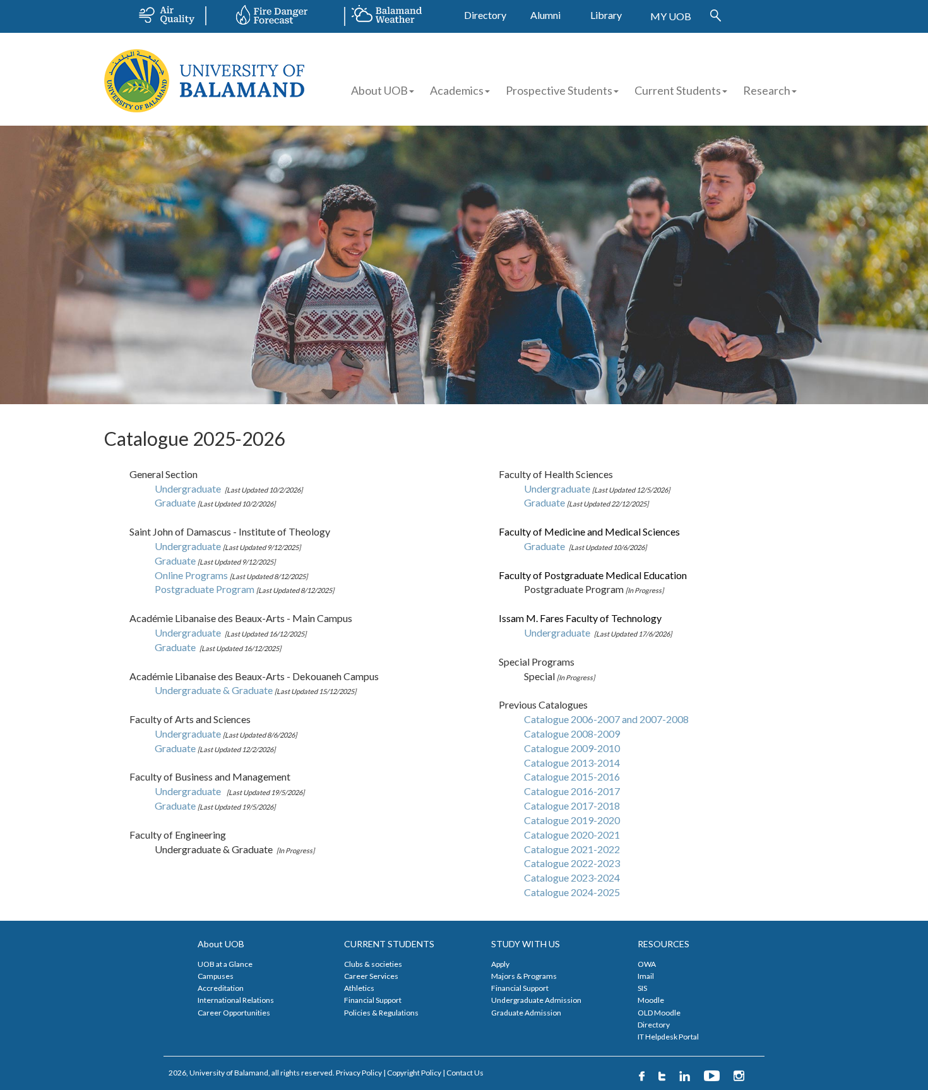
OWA (647, 964)
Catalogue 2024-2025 (572, 892)
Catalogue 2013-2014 (572, 763)
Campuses (216, 976)
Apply (500, 964)
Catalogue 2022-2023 (572, 863)
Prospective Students (559, 90)
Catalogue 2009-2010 (572, 748)
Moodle (651, 1000)
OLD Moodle (659, 1012)
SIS (642, 988)
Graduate (176, 560)
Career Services (371, 976)
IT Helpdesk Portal (668, 1036)
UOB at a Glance (225, 964)
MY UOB (670, 16)
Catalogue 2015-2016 (572, 776)
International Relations (236, 1000)
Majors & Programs (524, 976)
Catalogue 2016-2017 (572, 791)
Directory (485, 15)
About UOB (379, 90)
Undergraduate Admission (536, 1000)
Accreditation (221, 988)
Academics (457, 90)
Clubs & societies (373, 964)
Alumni (545, 15)
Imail (646, 976)
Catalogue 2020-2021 (572, 835)
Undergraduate (190, 488)
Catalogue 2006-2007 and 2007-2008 (606, 719)
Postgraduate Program (205, 589)
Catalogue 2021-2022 (572, 849)
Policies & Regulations (381, 1012)
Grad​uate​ (176, 502)
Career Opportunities (234, 1012)
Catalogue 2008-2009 (572, 734)
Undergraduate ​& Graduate (215, 690)
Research (766, 90)
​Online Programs (192, 575)
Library (606, 15)
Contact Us (465, 1072)
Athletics (359, 988)
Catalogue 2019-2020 (572, 820)
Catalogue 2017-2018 (572, 806)
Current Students (677, 90)
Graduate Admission (526, 1012)
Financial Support (373, 1000)
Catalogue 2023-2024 (572, 877)
